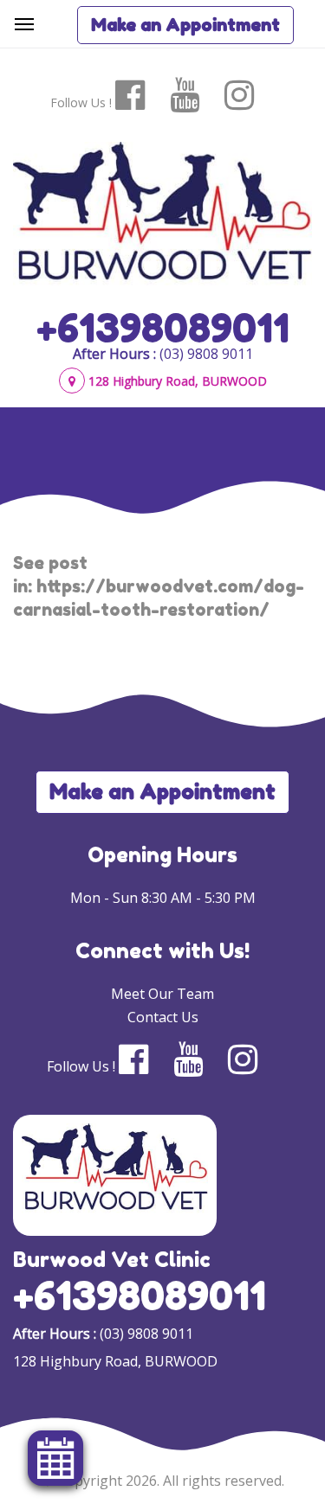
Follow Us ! (81, 102)
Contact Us (162, 1017)
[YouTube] (195, 95)
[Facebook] (140, 95)
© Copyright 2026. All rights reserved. (163, 1480)
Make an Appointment (185, 25)
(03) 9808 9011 (206, 353)
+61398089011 (162, 328)
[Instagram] (250, 95)
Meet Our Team (162, 993)
